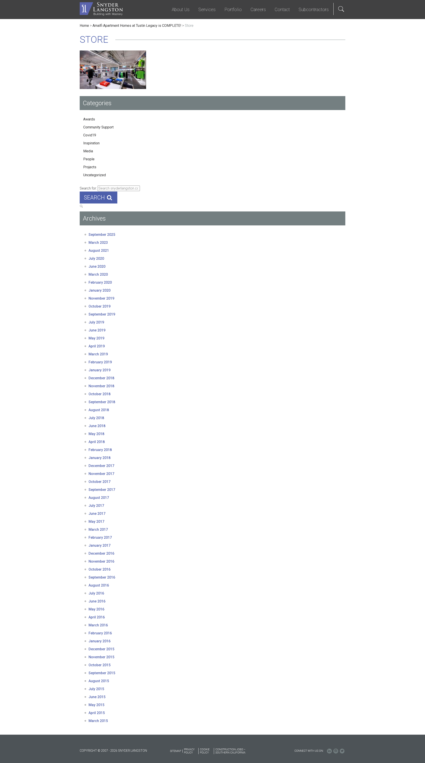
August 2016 (99, 585)
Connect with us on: (309, 750)
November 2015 (101, 657)
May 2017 (96, 521)
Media (88, 151)
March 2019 (98, 354)
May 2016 (96, 609)
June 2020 (97, 266)
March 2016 (98, 625)
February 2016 (100, 633)
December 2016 (101, 553)
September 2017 (102, 490)
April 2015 (97, 713)
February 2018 (100, 450)
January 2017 (99, 545)
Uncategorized (94, 175)
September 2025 (102, 234)
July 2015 (96, 689)
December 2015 (101, 649)
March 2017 (98, 529)
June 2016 (97, 601)
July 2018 (96, 418)
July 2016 (96, 593)
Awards (89, 119)
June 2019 (97, 330)
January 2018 (99, 458)
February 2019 (100, 362)
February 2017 (100, 537)
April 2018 (97, 442)
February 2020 (100, 282)
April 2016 (97, 617)
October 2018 (99, 394)
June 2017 (97, 513)
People (89, 159)
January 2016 (99, 641)
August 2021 (99, 250)
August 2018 (99, 410)
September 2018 (102, 402)
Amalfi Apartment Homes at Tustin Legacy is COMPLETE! (137, 25)
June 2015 (97, 697)
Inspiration (91, 143)
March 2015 (98, 721)
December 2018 (101, 378)
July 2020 (96, 258)
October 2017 (99, 482)
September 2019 (102, 314)
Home (84, 25)
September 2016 (102, 577)
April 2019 (97, 346)
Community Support (98, 127)
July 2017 (96, 506)
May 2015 (96, 705)
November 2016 (101, 561)
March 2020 (98, 274)
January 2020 (99, 290)
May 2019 (96, 338)
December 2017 (101, 466)
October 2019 (99, 306)
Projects (89, 167)
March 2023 (98, 242)
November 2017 (101, 474)
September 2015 (102, 673)
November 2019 (101, 298)
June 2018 (97, 426)
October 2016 (99, 569)
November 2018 (101, 386)
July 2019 (96, 322)
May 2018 (96, 434)
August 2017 (99, 498)
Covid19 (89, 135)
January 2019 (99, 370)
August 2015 (99, 681)
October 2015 (99, 665)
